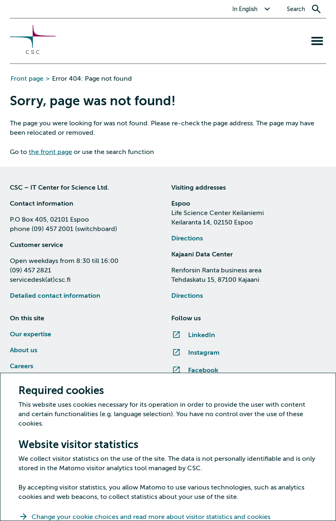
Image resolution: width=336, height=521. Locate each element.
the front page (50, 152)
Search (296, 9)
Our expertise (30, 334)
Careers (21, 366)
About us (23, 350)
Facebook (203, 370)
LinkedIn (201, 335)
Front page (27, 78)
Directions (187, 238)
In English (244, 9)
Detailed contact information (55, 295)
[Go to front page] (33, 52)
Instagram (204, 352)
